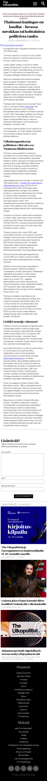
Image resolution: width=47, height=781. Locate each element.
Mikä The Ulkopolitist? (23, 728)
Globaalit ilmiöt (23, 693)
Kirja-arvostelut (23, 713)
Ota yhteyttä (23, 732)
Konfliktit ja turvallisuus (24, 690)
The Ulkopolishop (23, 762)
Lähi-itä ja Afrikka (23, 676)
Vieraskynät (23, 742)
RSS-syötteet (23, 755)
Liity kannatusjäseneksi (23, 759)
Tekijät (23, 735)
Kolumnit (23, 710)
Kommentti (6, 452)
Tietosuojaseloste (24, 749)
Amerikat (23, 680)
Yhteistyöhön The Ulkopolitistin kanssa (23, 745)
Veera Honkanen (17, 41)
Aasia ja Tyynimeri (23, 673)
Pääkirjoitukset (23, 703)
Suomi (23, 686)
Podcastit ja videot (23, 700)
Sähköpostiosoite (8, 486)
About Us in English (23, 752)
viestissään (29, 107)
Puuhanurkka (23, 716)
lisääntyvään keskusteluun (13, 358)
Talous (23, 696)
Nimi (3, 478)
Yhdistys (23, 738)
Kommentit (23, 706)
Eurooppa (23, 683)
